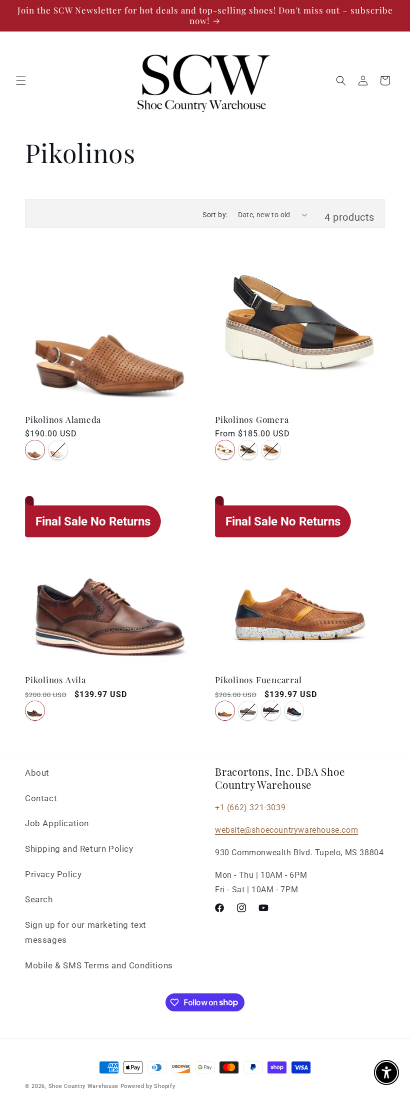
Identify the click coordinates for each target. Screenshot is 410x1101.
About (37, 773)
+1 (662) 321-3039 (250, 807)
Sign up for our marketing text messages (85, 932)
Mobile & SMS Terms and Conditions (99, 965)
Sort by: (215, 215)
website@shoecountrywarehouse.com (286, 830)
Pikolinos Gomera (251, 419)
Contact (41, 798)
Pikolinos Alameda (63, 419)
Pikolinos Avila (55, 680)
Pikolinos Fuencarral (258, 680)
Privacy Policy (53, 874)
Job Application (57, 823)
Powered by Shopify (148, 1086)
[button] (21, 81)
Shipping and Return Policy (79, 849)
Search (39, 899)
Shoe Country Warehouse (83, 1086)
